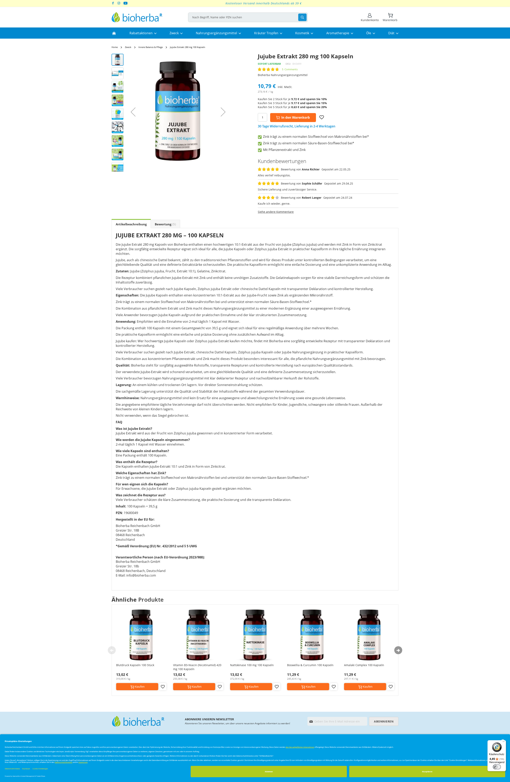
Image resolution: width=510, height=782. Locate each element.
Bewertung (165, 224)
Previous (112, 650)
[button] (133, 112)
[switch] (497, 766)
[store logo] (137, 17)
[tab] (131, 224)
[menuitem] (114, 33)
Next (398, 650)
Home (115, 47)
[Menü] (503, 742)
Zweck (128, 47)
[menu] (255, 33)
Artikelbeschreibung (131, 224)
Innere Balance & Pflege (150, 47)
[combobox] (248, 17)
